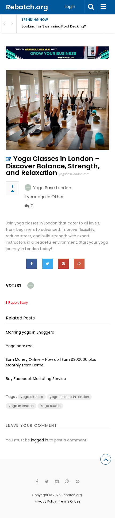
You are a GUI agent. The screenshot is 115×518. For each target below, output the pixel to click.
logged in (39, 440)
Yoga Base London (52, 188)
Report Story (18, 302)
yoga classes (32, 396)
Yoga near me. (19, 346)
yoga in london (21, 406)
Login (69, 6)
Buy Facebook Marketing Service (36, 378)
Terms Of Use (69, 501)
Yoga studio (50, 406)
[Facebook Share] (31, 264)
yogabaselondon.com (74, 174)
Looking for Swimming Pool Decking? (54, 26)
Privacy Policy (46, 501)
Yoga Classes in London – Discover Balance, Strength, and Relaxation (53, 165)
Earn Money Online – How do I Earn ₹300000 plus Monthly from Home (51, 362)
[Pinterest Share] (63, 264)
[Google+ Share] (79, 264)
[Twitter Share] (47, 264)
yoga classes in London (69, 396)
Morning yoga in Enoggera (30, 332)
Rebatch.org (27, 7)
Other (57, 197)
